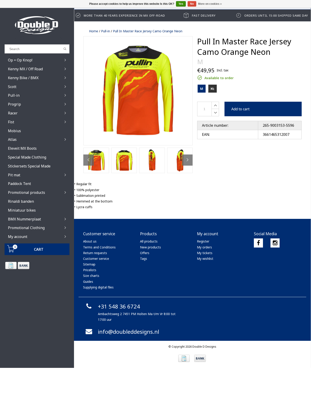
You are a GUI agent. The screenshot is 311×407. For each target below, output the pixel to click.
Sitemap (89, 264)
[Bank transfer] (23, 265)
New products (150, 247)
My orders (204, 247)
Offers (144, 253)
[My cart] (11, 251)
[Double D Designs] (37, 25)
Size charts (91, 275)
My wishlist (205, 258)
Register (203, 241)
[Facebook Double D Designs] (258, 243)
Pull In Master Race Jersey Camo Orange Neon (147, 31)
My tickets (204, 253)
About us (90, 241)
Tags (143, 258)
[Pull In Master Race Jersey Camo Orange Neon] (138, 90)
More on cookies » (210, 3)
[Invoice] (10, 265)
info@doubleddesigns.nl (128, 331)
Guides (88, 281)
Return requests (95, 253)
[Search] (65, 48)
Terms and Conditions (99, 247)
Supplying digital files (98, 287)
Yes (180, 3)
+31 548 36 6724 (119, 306)
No (192, 3)
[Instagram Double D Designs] (275, 243)
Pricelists (89, 270)
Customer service (96, 258)
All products (149, 241)
